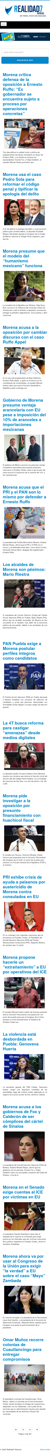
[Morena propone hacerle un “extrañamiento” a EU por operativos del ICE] (24, 992)
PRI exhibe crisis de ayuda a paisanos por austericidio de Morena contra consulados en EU (24, 886)
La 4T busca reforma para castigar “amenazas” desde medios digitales (23, 730)
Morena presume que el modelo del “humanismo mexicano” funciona (24, 258)
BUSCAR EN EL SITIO (25, 60)
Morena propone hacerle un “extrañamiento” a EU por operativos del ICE (25, 964)
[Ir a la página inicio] (16, 1429)
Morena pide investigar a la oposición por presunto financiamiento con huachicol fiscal (22, 808)
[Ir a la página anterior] (23, 1429)
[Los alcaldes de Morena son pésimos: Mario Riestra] (24, 593)
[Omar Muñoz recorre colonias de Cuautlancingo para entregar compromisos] (24, 1377)
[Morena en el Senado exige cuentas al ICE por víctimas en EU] (24, 1216)
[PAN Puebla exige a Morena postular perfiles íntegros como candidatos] (24, 676)
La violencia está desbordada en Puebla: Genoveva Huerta (21, 1041)
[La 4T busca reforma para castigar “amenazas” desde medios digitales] (24, 756)
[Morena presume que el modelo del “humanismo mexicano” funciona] (24, 286)
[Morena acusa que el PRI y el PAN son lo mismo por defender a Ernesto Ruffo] (24, 522)
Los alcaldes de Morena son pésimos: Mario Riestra (24, 569)
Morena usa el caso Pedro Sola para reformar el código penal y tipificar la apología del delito (22, 184)
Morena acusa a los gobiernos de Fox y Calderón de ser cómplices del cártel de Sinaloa (23, 1116)
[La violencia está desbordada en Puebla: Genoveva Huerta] (24, 1066)
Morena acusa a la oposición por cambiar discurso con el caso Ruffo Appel (25, 334)
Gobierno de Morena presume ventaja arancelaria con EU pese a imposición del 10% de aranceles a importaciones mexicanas (24, 414)
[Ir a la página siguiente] (30, 1429)
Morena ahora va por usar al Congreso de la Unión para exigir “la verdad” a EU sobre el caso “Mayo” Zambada (24, 1268)
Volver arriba (45, 1449)
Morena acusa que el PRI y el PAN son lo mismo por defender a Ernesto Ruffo (24, 494)
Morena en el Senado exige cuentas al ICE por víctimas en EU (23, 1192)
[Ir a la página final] (37, 1429)
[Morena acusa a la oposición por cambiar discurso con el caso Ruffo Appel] (24, 360)
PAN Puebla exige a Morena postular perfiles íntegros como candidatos (22, 650)
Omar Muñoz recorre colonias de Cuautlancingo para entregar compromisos (23, 1349)
